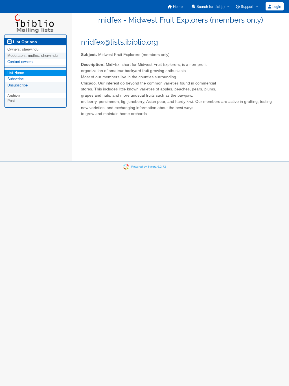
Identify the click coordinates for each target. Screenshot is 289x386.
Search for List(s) (210, 6)
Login (276, 6)
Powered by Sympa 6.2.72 (148, 166)
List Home (15, 73)
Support (246, 6)
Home (177, 6)
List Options (24, 42)
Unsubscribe (17, 85)
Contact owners (20, 62)
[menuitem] (175, 6)
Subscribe (15, 79)
